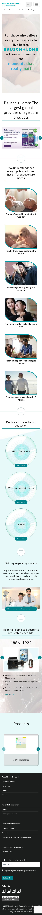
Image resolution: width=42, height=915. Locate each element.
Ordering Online (8, 828)
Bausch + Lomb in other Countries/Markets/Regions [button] (20, 10)
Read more (9, 694)
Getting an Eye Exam (9, 814)
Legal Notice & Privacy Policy (12, 847)
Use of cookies (7, 852)
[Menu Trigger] (36, 4)
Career (4, 790)
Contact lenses (21, 759)
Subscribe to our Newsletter (16, 859)
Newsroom (6, 786)
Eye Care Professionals (11, 824)
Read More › (21, 465)
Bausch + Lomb (13, 906)
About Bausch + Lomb (10, 777)
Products (5, 809)
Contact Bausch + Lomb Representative (16, 837)
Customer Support (8, 781)
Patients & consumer (10, 805)
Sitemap (5, 795)
